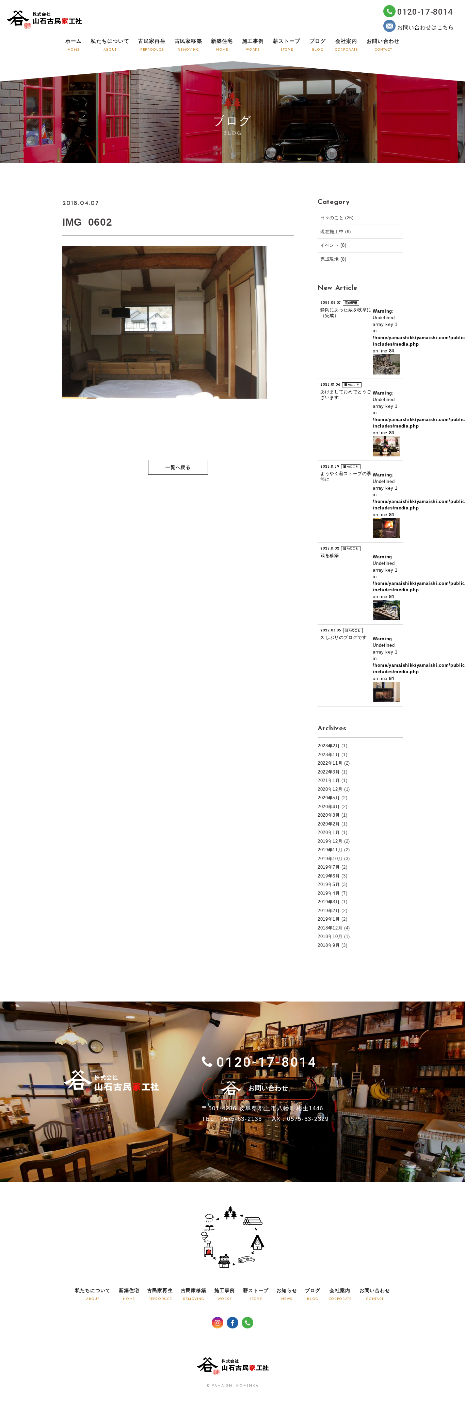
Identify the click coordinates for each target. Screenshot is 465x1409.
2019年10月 (330, 858)
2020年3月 (329, 815)
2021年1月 (329, 780)
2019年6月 (329, 876)
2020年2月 (329, 824)
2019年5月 (329, 884)
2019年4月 (329, 893)
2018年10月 (330, 936)
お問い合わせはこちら (425, 27)
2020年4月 (329, 806)
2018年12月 (330, 927)
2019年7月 (329, 867)
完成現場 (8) (333, 259)
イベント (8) (333, 245)
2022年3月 (329, 772)
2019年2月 (329, 910)
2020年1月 (329, 832)
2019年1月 (329, 919)
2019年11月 (330, 849)
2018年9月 (329, 945)
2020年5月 (329, 797)
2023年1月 (329, 754)
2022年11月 (330, 763)
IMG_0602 (87, 222)
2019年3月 (329, 901)
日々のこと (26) (337, 217)
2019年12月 (330, 841)
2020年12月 (330, 789)
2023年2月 (329, 745)
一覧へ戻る (178, 467)
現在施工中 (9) (335, 231)
